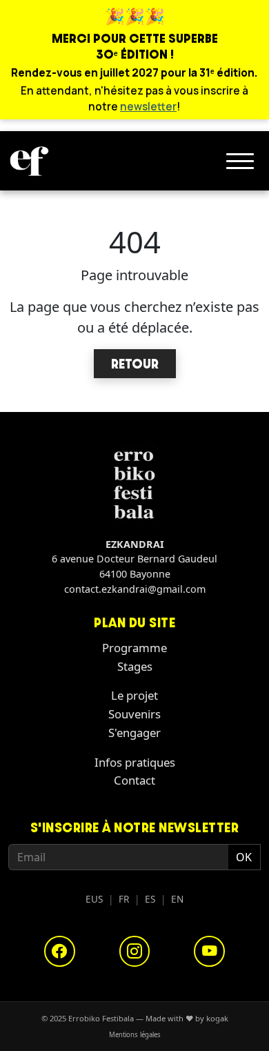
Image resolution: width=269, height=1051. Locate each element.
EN (177, 898)
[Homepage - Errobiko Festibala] (29, 161)
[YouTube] (209, 951)
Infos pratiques (134, 762)
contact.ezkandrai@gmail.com (135, 589)
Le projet (134, 695)
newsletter (148, 106)
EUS (94, 898)
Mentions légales (135, 1034)
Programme (134, 648)
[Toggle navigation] (240, 161)
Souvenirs (134, 714)
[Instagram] (134, 951)
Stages (134, 666)
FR (124, 898)
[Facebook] (59, 951)
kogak (217, 1018)
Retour (135, 363)
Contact (134, 780)
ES (150, 898)
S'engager (134, 732)
